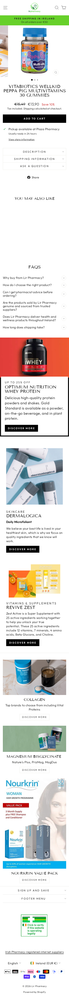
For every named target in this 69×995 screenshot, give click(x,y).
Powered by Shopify (34, 991)
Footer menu (33, 898)
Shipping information (34, 159)
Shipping (28, 108)
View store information (22, 139)
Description (34, 151)
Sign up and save (33, 890)
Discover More (21, 428)
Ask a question (34, 166)
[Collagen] (34, 677)
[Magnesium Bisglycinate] (34, 739)
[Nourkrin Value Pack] (34, 823)
